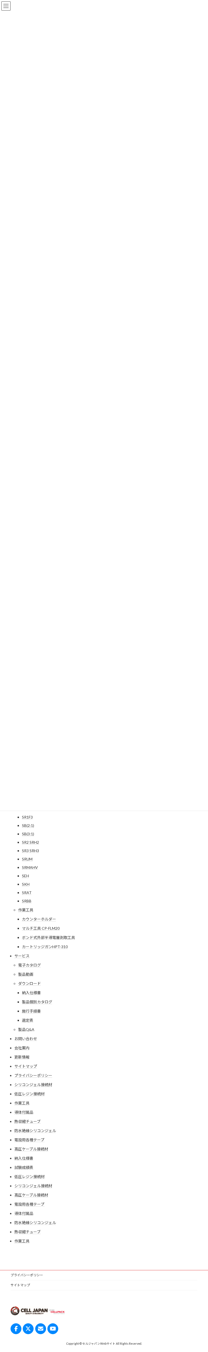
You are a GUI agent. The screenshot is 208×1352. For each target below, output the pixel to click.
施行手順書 (31, 1011)
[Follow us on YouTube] (52, 1328)
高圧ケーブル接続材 (31, 1149)
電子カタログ (29, 965)
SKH (26, 884)
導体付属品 (23, 1112)
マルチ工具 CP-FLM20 (41, 928)
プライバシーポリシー (33, 1075)
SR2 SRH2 (30, 842)
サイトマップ (25, 1066)
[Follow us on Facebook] (16, 1328)
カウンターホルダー (39, 919)
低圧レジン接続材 (29, 1094)
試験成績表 (23, 1167)
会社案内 (22, 1048)
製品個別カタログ (37, 1002)
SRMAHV (30, 867)
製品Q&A (26, 1029)
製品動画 (25, 974)
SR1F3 (27, 817)
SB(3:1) (28, 834)
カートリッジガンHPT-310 (45, 946)
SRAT (27, 892)
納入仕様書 (31, 992)
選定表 (27, 1020)
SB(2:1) (28, 825)
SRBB (26, 901)
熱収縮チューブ (27, 1121)
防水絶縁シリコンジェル (35, 1130)
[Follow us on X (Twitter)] (28, 1328)
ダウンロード (29, 983)
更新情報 (22, 1057)
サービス (22, 956)
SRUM (27, 859)
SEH (25, 875)
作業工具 (25, 910)
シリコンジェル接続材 (33, 1084)
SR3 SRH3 (30, 850)
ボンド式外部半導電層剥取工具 (48, 937)
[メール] (40, 1328)
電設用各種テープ (29, 1139)
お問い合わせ (25, 1038)
